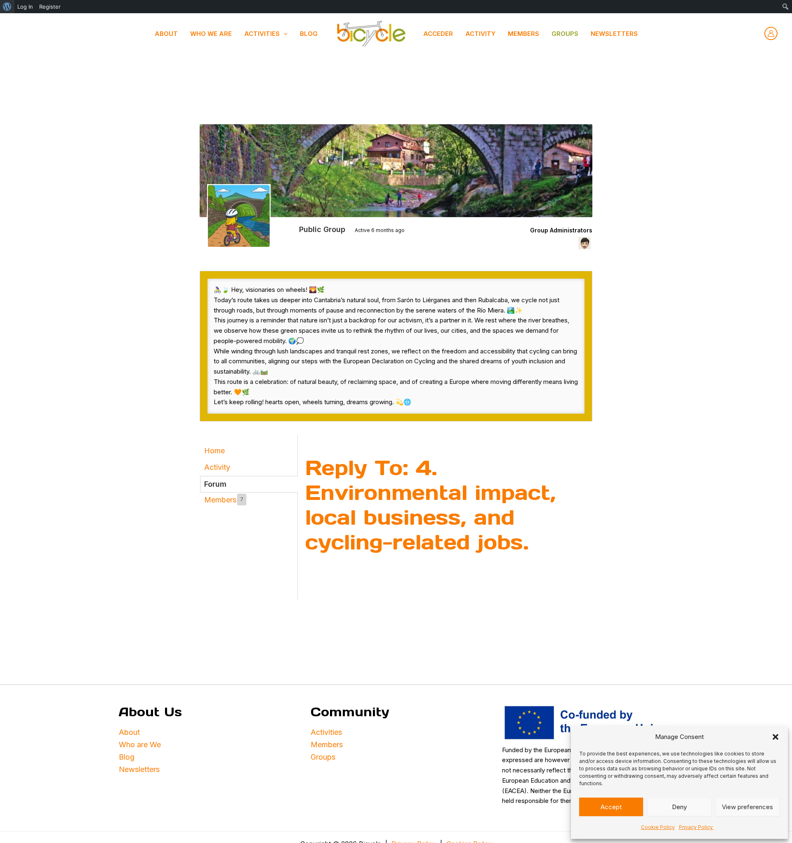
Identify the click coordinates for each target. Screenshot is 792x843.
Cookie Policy (658, 827)
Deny (679, 807)
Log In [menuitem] (25, 6)
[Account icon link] (771, 33)
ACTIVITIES (262, 34)
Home (214, 450)
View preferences (747, 807)
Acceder (438, 34)
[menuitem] (7, 6)
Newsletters (614, 34)
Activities (327, 732)
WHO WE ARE (211, 34)
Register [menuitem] (50, 6)
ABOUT (166, 34)
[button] (775, 737)
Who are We (140, 744)
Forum (215, 484)
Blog (309, 34)
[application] (284, 34)
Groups (565, 34)
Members (523, 34)
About (129, 732)
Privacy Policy (696, 827)
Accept (611, 807)
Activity (480, 34)
